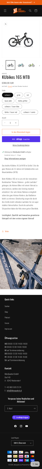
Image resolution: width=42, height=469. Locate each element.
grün (18, 95)
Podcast (7, 317)
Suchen (7, 306)
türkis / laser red (11, 112)
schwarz (8, 95)
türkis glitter (23, 100)
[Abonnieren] (34, 408)
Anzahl (4, 118)
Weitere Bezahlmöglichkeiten (21, 145)
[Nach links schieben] (2, 65)
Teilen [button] (7, 231)
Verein (7, 323)
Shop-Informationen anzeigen (15, 158)
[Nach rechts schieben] (39, 65)
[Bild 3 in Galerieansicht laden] (31, 65)
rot (28, 95)
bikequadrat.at (18, 465)
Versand (10, 86)
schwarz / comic (29, 112)
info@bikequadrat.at (14, 390)
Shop (6, 312)
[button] (5, 10)
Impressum (8, 328)
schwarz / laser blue (12, 106)
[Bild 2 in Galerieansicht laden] (21, 65)
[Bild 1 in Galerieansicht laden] (10, 65)
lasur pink (8, 100)
